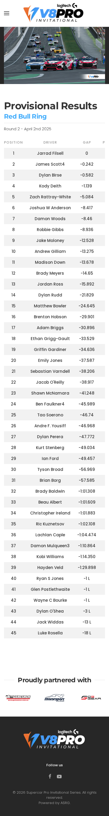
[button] (6, 13)
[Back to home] (54, 13)
